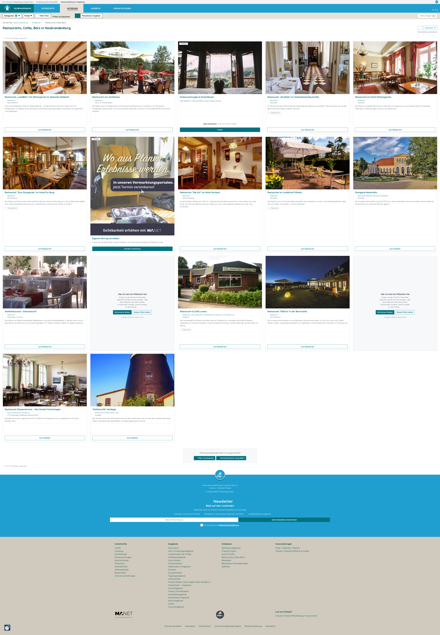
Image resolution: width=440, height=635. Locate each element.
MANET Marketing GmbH (223, 491)
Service (435, 10)
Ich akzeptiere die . (221, 525)
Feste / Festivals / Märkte (287, 548)
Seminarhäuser (122, 560)
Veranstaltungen (283, 544)
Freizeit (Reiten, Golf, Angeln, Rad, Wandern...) (189, 582)
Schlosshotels (121, 566)
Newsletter (270, 626)
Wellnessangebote (177, 557)
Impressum (190, 626)
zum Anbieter (395, 249)
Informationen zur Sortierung (427, 32)
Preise (27, 16)
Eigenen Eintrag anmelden (105, 238)
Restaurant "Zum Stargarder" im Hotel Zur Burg (29, 192)
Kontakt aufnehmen (132, 249)
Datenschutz (205, 626)
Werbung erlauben (122, 312)
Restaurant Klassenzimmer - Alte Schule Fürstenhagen (33, 409)
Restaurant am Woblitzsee (106, 97)
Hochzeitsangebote (177, 594)
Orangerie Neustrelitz (366, 192)
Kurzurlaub (173, 548)
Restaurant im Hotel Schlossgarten (373, 97)
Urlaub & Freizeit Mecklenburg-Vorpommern (296, 615)
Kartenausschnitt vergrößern (232, 458)
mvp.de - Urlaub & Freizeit (220, 488)
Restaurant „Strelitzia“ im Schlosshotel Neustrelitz (293, 97)
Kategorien (10, 16)
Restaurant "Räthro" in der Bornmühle (287, 311)
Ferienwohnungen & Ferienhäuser (197, 97)
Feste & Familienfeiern (178, 591)
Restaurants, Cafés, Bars (233, 557)
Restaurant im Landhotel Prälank (284, 192)
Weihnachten (174, 579)
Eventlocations (175, 563)
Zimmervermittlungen (125, 576)
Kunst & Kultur (228, 554)
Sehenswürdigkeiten (231, 548)
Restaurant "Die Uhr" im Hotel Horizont (200, 192)
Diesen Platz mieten (142, 312)
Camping (119, 551)
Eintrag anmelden (173, 626)
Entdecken (36, 22)
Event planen (174, 560)
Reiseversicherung (253, 626)
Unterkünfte (121, 544)
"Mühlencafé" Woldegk (104, 409)
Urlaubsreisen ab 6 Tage (179, 554)
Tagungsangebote (176, 576)
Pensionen (119, 563)
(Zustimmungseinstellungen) (227, 626)
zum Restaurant (44, 130)
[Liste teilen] (420, 28)
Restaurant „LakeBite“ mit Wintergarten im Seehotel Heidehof (37, 97)
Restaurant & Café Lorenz (193, 311)
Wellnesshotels (121, 569)
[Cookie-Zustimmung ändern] (7, 627)
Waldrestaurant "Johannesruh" (21, 311)
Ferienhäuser (121, 554)
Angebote (173, 544)
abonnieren (284, 520)
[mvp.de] (436, 2)
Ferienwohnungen (123, 557)
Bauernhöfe (120, 572)
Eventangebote (175, 588)
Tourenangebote (176, 606)
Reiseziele (226, 560)
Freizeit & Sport (229, 551)
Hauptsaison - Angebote (179, 585)
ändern (234, 124)
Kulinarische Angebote (178, 597)
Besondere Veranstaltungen (235, 563)
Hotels (118, 548)
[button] (24, 7)
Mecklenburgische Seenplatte (47, 2)
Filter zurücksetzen (206, 458)
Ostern (171, 603)
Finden (220, 130)
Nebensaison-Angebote (179, 566)
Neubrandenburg (73, 2)
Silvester (172, 569)
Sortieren (429, 28)
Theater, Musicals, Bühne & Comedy (292, 551)
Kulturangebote (175, 600)
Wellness (226, 566)
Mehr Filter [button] (44, 16)
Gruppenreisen (175, 572)
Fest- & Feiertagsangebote (180, 551)
